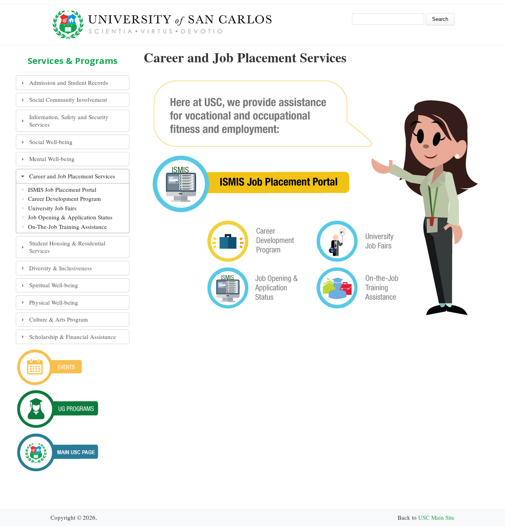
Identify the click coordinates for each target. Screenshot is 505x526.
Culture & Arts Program (58, 319)
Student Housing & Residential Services (67, 247)
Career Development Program (64, 198)
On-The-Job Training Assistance (67, 226)
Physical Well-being (53, 302)
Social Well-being (51, 142)
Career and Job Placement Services (72, 176)
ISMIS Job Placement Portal (62, 189)
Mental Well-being (52, 159)
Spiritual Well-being (53, 285)
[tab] (72, 82)
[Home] (163, 24)
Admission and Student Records (68, 82)
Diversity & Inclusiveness (60, 268)
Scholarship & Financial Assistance (72, 337)
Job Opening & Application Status (70, 217)
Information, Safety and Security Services (68, 121)
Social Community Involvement (68, 99)
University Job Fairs (52, 208)
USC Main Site (436, 517)
